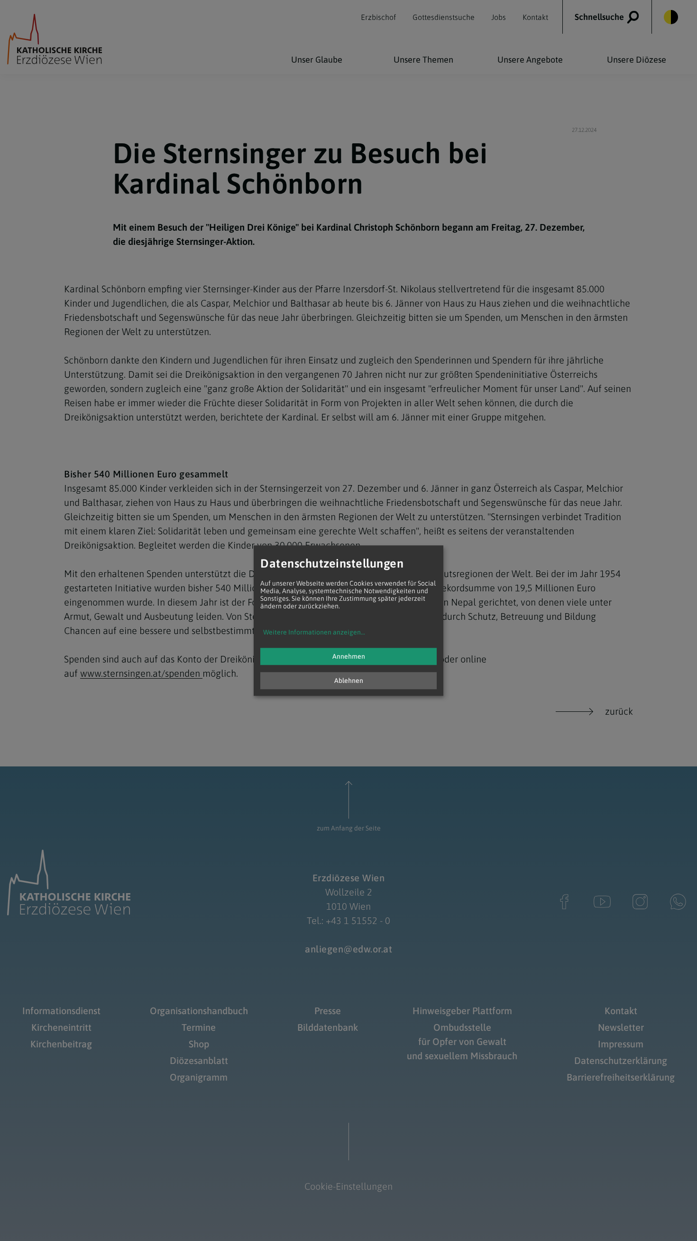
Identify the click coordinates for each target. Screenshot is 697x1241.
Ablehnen (348, 680)
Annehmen (348, 656)
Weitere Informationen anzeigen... (314, 632)
